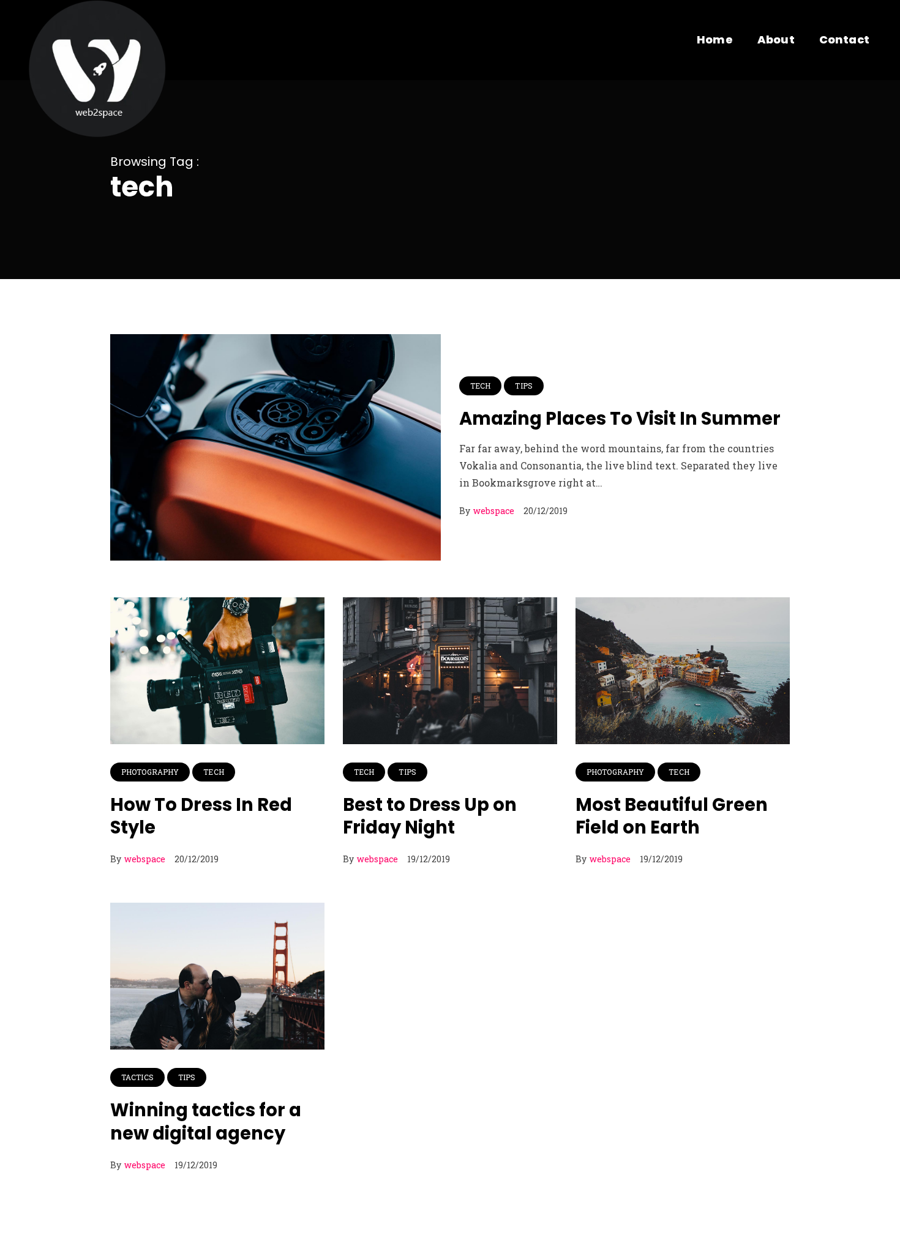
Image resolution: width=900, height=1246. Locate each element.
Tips (523, 385)
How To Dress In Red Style (201, 816)
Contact (844, 39)
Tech (480, 385)
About (776, 39)
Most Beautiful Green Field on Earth (672, 816)
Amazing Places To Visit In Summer (620, 418)
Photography (150, 772)
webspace (493, 511)
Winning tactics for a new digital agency (205, 1122)
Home (715, 39)
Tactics (137, 1077)
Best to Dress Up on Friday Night (430, 816)
